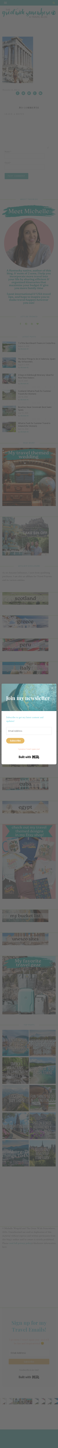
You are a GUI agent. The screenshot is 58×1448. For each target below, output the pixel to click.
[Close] (52, 688)
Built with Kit (29, 757)
